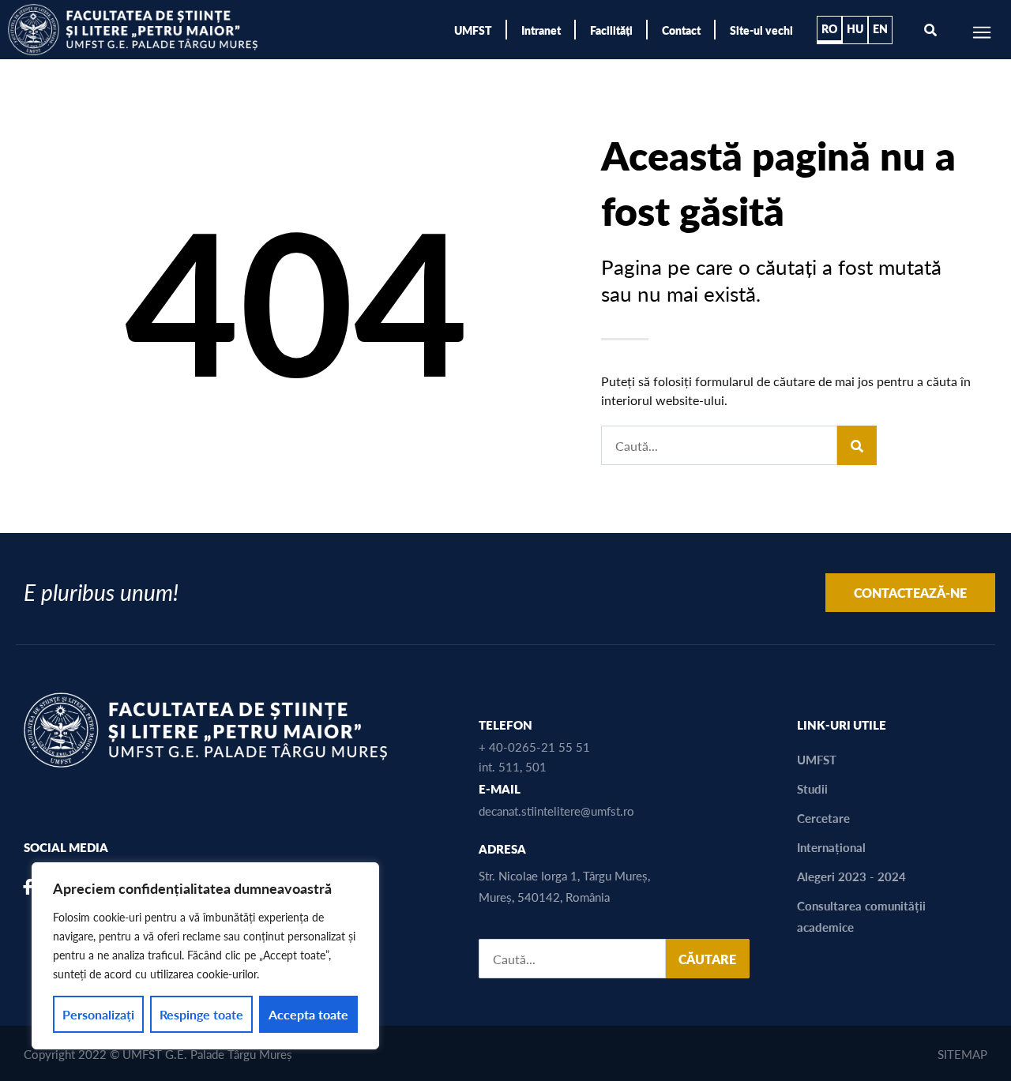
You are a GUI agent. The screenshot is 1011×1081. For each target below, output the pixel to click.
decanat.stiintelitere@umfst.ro (556, 810)
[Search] (857, 445)
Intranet (541, 30)
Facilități (611, 30)
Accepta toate (308, 1014)
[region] (205, 955)
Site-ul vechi (761, 30)
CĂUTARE (707, 959)
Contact (681, 30)
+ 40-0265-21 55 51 (534, 746)
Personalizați (98, 1014)
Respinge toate (201, 1014)
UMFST (473, 30)
